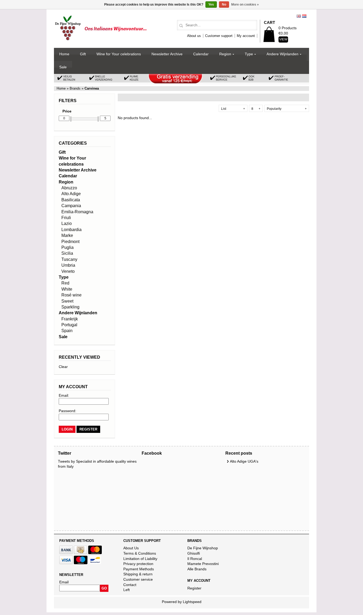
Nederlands (304, 16)
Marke (67, 235)
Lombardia (71, 229)
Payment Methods (138, 569)
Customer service (138, 579)
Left (126, 590)
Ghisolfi (193, 553)
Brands (75, 88)
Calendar (201, 54)
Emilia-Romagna (77, 212)
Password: (67, 411)
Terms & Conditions (139, 553)
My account (246, 36)
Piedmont (70, 241)
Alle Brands (196, 569)
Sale (63, 67)
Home (64, 54)
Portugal (69, 325)
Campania (71, 205)
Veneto (68, 271)
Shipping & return (138, 574)
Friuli (66, 217)
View (283, 39)
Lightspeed (192, 602)
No (224, 4)
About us (194, 36)
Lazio (66, 223)
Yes (211, 4)
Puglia (67, 247)
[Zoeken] (180, 26)
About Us (131, 548)
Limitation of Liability (140, 559)
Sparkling (70, 307)
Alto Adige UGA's (244, 461)
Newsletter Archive (167, 54)
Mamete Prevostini (203, 564)
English (299, 16)
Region (225, 54)
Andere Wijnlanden (282, 54)
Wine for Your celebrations (118, 54)
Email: (64, 395)
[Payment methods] (66, 553)
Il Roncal (194, 559)
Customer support (219, 36)
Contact (129, 585)
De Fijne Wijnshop (202, 548)
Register (194, 588)
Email (64, 582)
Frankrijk (69, 319)
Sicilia (67, 253)
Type (249, 54)
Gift (83, 54)
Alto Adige (71, 193)
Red (65, 283)
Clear (63, 367)
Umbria (68, 265)
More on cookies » (245, 4)
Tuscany (69, 259)
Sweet (67, 301)
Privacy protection (138, 564)
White (66, 289)
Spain (67, 330)
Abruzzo (69, 188)
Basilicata (70, 200)
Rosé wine (71, 295)
